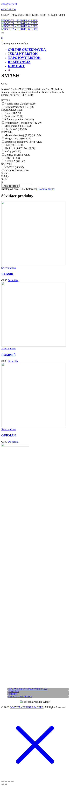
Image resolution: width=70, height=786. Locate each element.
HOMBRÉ (8, 354)
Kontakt (16, 66)
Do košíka (13, 280)
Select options (8, 268)
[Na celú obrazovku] (6, 781)
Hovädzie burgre (46, 189)
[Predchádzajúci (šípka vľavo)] (2, 784)
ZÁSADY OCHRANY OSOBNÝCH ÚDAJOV (27, 689)
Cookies (12, 694)
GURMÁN (8, 435)
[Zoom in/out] (2, 781)
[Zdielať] (9, 781)
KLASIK (7, 274)
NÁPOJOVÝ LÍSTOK (24, 58)
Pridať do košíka (10, 186)
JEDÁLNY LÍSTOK (23, 54)
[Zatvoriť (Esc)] (12, 781)
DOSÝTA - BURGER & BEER (26, 707)
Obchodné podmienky (20, 696)
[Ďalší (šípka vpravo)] (6, 784)
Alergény (13, 692)
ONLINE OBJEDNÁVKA (27, 50)
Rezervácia (19, 62)
